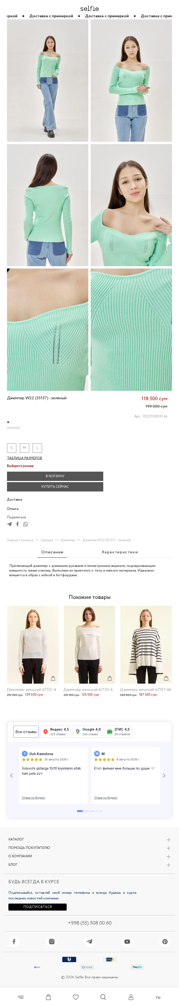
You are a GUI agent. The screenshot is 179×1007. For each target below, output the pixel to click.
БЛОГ (12, 864)
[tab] (52, 552)
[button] (112, 476)
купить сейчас (55, 486)
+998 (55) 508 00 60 (90, 923)
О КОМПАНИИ (20, 856)
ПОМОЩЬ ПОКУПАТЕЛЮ (29, 848)
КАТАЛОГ (16, 839)
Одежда (47, 540)
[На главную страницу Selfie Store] (90, 8)
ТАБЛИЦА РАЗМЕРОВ (24, 458)
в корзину (55, 476)
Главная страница (20, 540)
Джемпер (68, 540)
